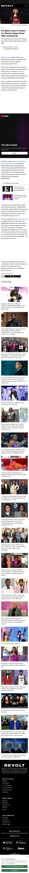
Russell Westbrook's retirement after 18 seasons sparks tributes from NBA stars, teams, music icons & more (13, 733)
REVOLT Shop (6, 824)
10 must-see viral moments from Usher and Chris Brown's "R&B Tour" (13, 756)
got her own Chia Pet (22, 219)
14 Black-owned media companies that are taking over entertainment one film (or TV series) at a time (13, 498)
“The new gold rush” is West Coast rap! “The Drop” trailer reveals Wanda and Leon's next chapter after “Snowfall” (13, 547)
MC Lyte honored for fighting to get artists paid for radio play (12, 403)
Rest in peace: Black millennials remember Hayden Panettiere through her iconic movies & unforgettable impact (13, 621)
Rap (12, 276)
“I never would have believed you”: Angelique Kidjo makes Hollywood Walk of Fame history (13, 474)
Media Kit (5, 807)
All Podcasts (5, 783)
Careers (4, 809)
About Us (5, 800)
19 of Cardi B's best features (10, 643)
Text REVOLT (6, 822)
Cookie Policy (12, 863)
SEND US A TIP (14, 836)
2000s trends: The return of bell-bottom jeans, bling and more (19, 188)
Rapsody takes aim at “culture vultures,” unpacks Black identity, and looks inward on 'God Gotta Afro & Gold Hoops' (13, 306)
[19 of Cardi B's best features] (14, 634)
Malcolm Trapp (8, 46)
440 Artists (5, 792)
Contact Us (5, 820)
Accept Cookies (14, 870)
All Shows (5, 781)
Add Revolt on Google (12, 48)
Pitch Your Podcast (7, 787)
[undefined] (8, 189)
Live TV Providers (7, 785)
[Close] (27, 856)
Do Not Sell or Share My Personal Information (14, 866)
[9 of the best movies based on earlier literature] (14, 700)
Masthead (5, 802)
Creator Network (7, 790)
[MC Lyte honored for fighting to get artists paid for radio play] (14, 393)
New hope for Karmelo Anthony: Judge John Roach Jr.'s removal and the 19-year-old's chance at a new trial (13, 356)
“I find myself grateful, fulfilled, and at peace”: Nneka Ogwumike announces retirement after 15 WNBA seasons (13, 451)
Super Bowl (7, 57)
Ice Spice (19, 71)
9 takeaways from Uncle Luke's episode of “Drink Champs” (20, 197)
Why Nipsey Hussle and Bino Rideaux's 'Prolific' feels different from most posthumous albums (13, 688)
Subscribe (5, 817)
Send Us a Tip (6, 805)
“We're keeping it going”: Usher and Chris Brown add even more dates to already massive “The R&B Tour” (13, 596)
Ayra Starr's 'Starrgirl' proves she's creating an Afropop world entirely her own (13, 665)
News (2, 27)
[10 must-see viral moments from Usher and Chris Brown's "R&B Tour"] (14, 745)
